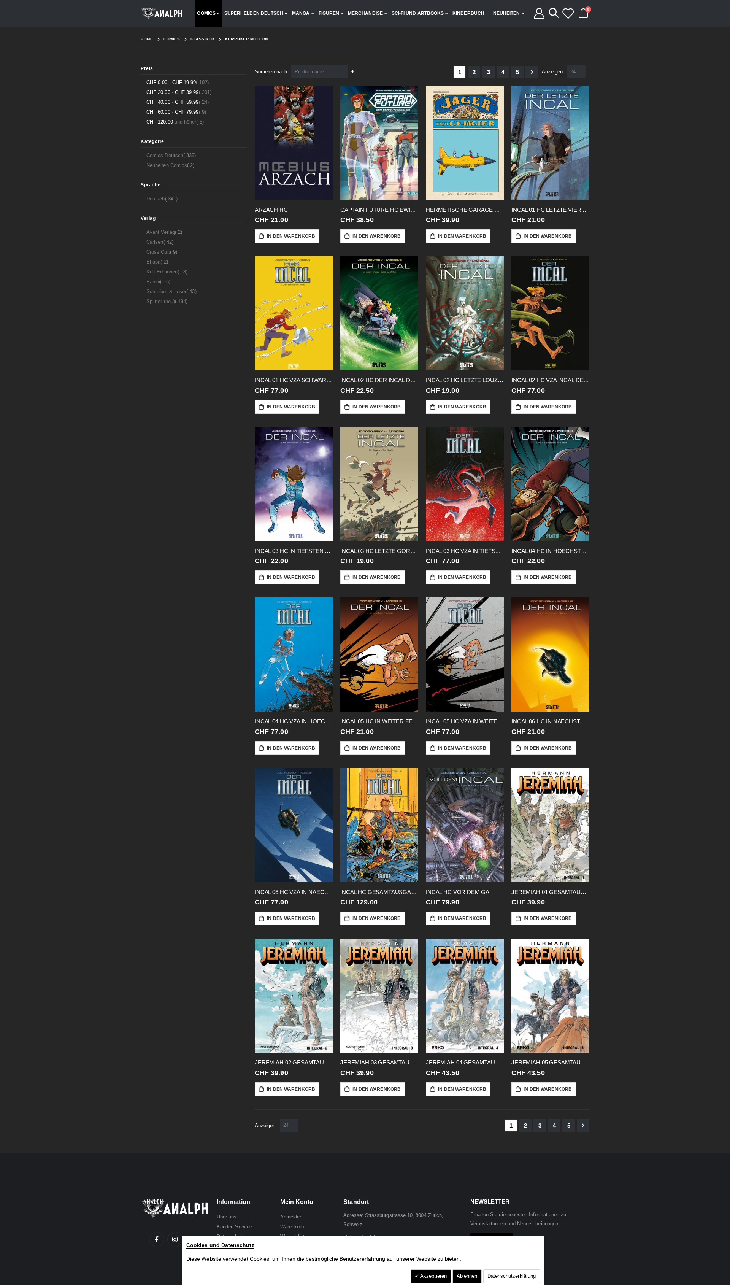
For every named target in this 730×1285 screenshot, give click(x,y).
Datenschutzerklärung (511, 1276)
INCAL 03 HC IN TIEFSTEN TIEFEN (294, 551)
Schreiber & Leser (172, 291)
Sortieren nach (271, 72)
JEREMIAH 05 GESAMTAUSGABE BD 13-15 (550, 1062)
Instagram (174, 1239)
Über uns (227, 1217)
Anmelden (291, 1217)
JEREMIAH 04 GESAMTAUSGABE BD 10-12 (465, 1062)
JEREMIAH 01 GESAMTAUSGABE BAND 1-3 (550, 892)
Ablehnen (467, 1276)
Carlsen (160, 242)
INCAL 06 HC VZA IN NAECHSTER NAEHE (294, 892)
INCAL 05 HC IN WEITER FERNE (379, 721)
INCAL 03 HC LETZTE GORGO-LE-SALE (379, 551)
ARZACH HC (271, 209)
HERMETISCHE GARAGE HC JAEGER (465, 209)
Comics (171, 39)
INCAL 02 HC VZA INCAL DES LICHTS (550, 380)
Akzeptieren (433, 1276)
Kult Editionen (167, 271)
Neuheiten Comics (171, 165)
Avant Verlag (165, 232)
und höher (176, 122)
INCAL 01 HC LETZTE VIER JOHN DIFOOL (550, 209)
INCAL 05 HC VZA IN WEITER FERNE (465, 721)
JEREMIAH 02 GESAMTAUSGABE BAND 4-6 (294, 1062)
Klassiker (202, 39)
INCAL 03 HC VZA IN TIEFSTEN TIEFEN (465, 551)
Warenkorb (292, 1226)
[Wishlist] (567, 13)
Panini (159, 281)
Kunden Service (234, 1226)
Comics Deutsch (172, 155)
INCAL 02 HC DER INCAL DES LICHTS (379, 380)
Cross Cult (162, 252)
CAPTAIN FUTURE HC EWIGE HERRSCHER (379, 209)
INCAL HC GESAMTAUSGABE (379, 892)
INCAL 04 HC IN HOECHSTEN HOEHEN (550, 551)
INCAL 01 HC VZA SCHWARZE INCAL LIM (294, 380)
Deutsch (162, 198)
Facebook (156, 1239)
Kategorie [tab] (152, 141)
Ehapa (158, 262)
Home (147, 39)
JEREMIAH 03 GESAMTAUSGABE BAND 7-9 (379, 1062)
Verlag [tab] (148, 218)
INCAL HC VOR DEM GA (457, 892)
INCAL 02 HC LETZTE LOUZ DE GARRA (465, 380)
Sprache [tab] (150, 184)
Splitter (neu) (167, 301)
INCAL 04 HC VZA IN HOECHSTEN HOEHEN (294, 721)
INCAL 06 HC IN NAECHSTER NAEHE (550, 721)
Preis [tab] (147, 68)
